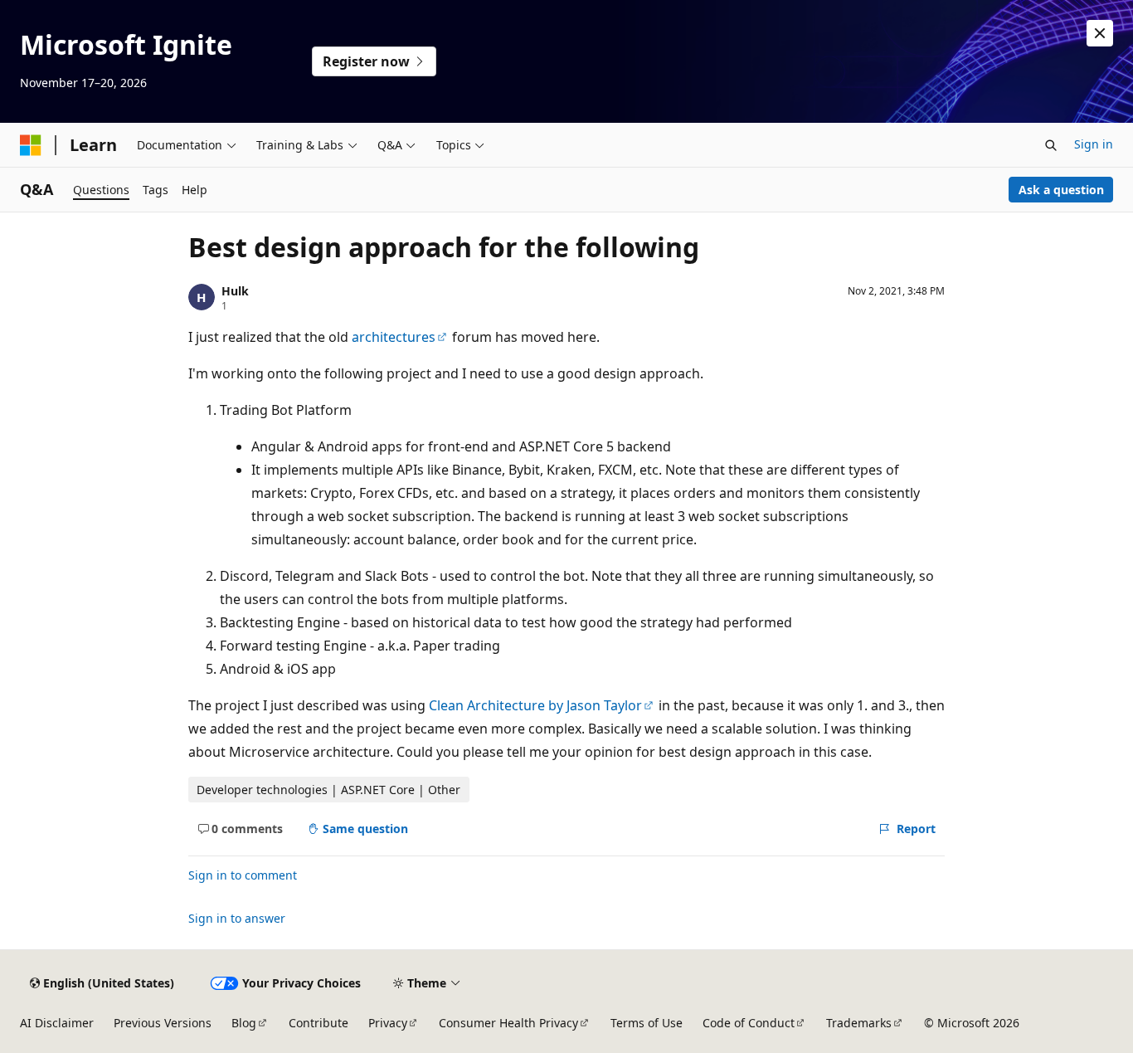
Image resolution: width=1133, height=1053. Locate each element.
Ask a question (1061, 189)
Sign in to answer (236, 918)
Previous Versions (163, 1023)
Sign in (1093, 144)
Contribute (318, 1023)
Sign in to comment (242, 875)
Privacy (387, 1023)
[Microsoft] (30, 145)
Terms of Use (646, 1023)
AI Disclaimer (57, 1023)
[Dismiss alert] (1100, 33)
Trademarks (859, 1023)
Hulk (235, 291)
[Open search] (1050, 145)
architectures (393, 337)
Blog (243, 1023)
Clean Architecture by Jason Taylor (535, 705)
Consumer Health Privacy (508, 1023)
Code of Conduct (749, 1023)
